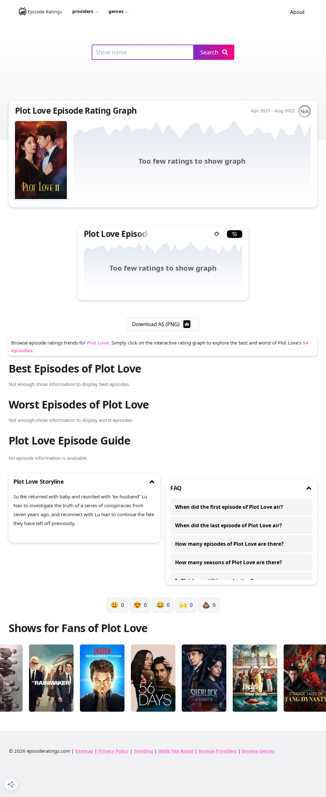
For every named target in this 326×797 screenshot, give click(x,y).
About (297, 12)
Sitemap (84, 751)
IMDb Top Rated (175, 751)
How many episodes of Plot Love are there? (229, 543)
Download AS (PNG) (156, 324)
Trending (143, 751)
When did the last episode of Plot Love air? (228, 525)
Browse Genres (258, 751)
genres (116, 11)
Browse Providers (217, 751)
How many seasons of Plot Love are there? (228, 562)
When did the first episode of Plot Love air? (229, 506)
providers (82, 11)
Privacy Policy (113, 751)
